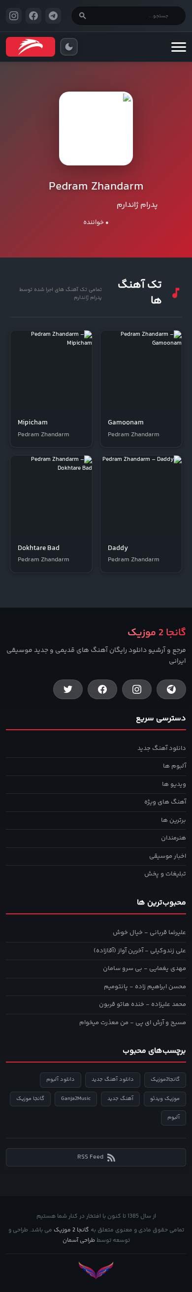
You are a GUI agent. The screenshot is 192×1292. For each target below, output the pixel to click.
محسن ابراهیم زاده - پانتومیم (145, 987)
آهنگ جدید (120, 1099)
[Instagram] (137, 689)
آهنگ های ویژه (165, 802)
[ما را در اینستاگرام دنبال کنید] (14, 16)
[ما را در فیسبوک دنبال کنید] (33, 16)
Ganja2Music (76, 1099)
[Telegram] (171, 689)
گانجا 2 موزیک (71, 1230)
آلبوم (173, 1117)
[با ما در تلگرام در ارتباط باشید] (53, 16)
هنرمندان (173, 838)
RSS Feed (90, 1157)
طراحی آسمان (79, 1240)
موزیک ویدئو (165, 1099)
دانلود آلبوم (60, 1079)
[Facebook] (102, 689)
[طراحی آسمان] (96, 1270)
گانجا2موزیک (165, 1079)
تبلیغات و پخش (165, 874)
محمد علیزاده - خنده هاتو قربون (142, 1004)
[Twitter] (68, 689)
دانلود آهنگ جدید (161, 748)
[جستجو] (83, 16)
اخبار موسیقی (167, 856)
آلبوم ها (174, 766)
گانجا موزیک (30, 1099)
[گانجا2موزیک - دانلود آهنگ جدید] (30, 47)
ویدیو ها (174, 784)
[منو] (178, 47)
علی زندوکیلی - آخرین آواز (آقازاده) (140, 951)
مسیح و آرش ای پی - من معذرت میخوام (132, 1023)
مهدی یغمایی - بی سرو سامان (144, 968)
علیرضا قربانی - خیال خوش (149, 932)
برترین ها (173, 820)
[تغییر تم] (69, 47)
